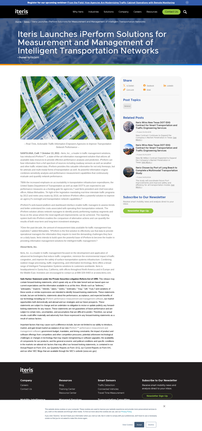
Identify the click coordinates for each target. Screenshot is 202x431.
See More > (147, 163)
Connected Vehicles (108, 389)
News (27, 22)
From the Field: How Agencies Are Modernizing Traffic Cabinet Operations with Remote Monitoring (121, 3)
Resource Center (67, 393)
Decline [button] (151, 424)
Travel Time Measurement (111, 393)
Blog (61, 385)
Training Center (67, 389)
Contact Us (171, 12)
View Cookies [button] (127, 424)
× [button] (164, 405)
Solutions (109, 12)
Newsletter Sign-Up (138, 211)
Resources (151, 12)
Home (18, 22)
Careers (138, 12)
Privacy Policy (126, 411)
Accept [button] (139, 424)
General (127, 106)
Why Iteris (78, 12)
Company (124, 12)
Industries (93, 12)
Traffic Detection (106, 385)
